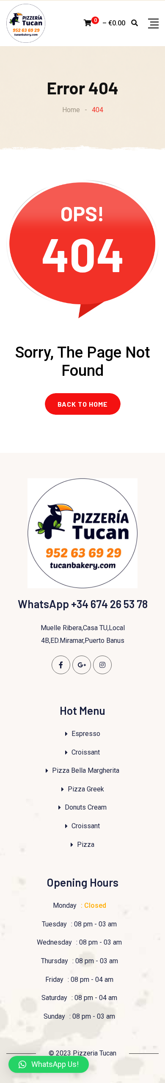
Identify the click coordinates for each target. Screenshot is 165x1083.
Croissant (86, 752)
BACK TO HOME (83, 404)
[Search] (134, 23)
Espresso (86, 734)
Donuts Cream (86, 807)
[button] (48, 1064)
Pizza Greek (86, 789)
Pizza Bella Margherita (85, 770)
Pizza (85, 844)
